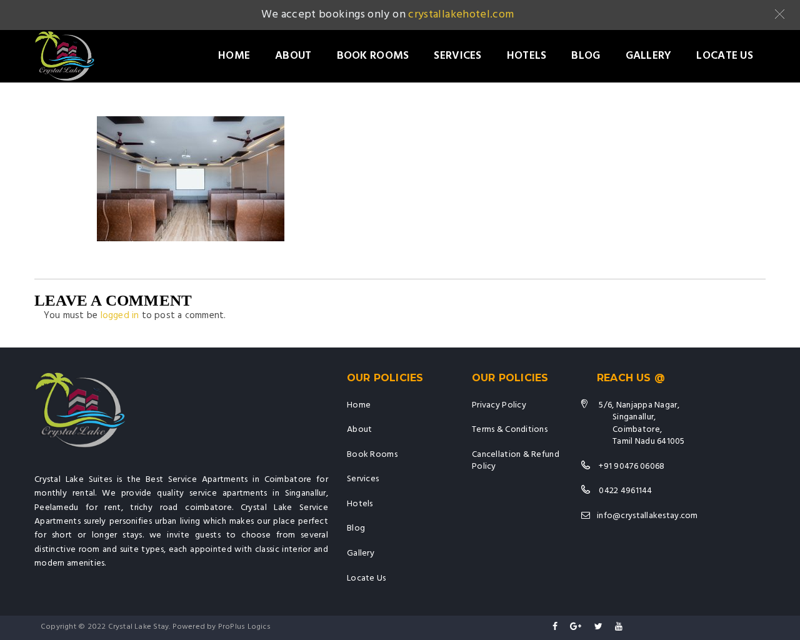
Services (457, 56)
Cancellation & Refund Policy (515, 461)
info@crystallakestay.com (647, 516)
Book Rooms (373, 56)
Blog (585, 56)
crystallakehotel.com (461, 15)
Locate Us (724, 56)
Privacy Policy (499, 405)
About (293, 56)
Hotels (527, 56)
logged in (120, 315)
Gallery (649, 56)
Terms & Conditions (510, 429)
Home (234, 56)
